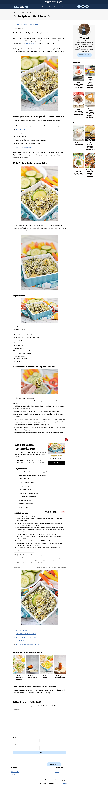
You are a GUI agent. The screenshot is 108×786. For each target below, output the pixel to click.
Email (15, 745)
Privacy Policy (15, 772)
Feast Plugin (65, 784)
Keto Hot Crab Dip (21, 641)
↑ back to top (54, 764)
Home (15, 13)
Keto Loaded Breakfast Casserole (26, 634)
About (57, 772)
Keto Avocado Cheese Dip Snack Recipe (28, 637)
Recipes (44, 6)
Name (15, 737)
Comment (16, 710)
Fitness (60, 6)
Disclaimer (14, 775)
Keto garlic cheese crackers (24, 147)
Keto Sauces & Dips (35, 13)
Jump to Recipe (18, 28)
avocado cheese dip (31, 44)
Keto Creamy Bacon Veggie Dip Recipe (27, 644)
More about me (83, 55)
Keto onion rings (21, 129)
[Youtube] (83, 6)
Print (56, 463)
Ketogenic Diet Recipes (23, 13)
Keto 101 (52, 6)
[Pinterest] (87, 6)
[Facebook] (79, 6)
